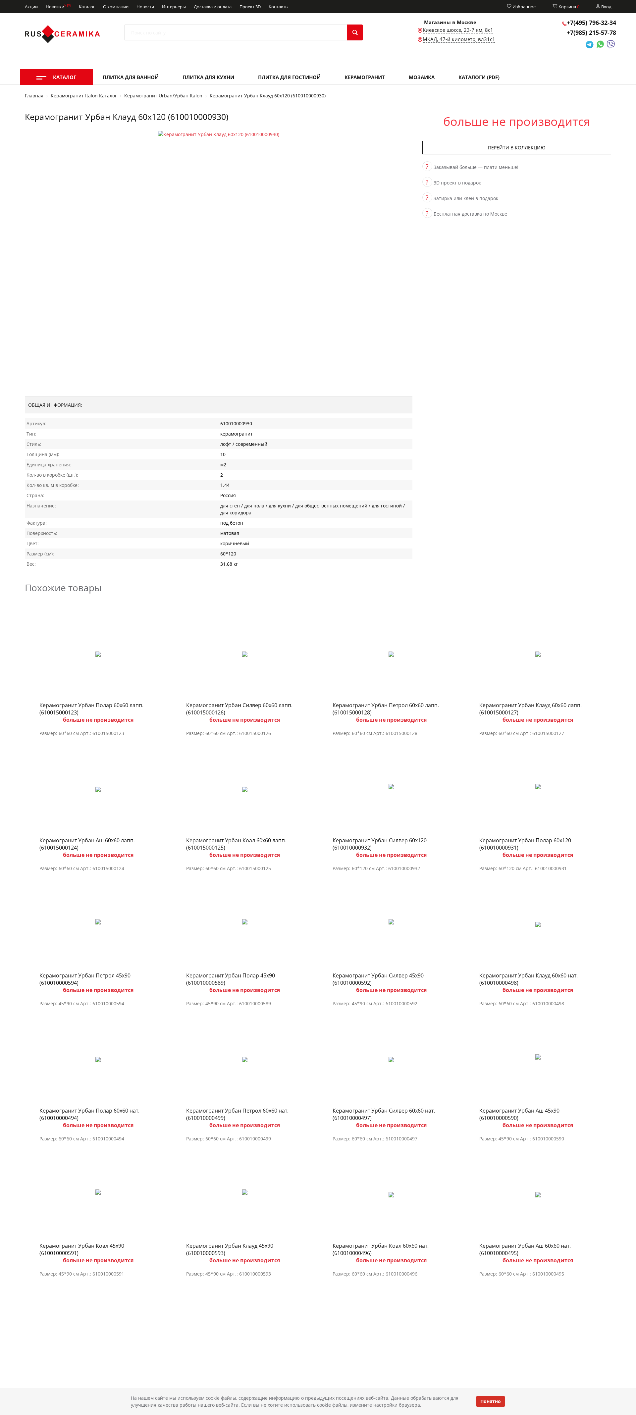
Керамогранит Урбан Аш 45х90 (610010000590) (519, 1114)
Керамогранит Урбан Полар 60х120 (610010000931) (525, 844)
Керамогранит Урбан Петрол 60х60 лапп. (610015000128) (386, 709)
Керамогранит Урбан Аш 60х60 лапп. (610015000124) (87, 844)
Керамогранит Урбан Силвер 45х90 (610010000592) (378, 979)
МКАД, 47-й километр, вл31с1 (459, 39)
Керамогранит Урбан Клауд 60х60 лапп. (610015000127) (530, 709)
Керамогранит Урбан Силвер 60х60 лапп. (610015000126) (239, 709)
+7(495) (591, 22)
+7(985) (591, 32)
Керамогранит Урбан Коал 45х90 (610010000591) (81, 1249)
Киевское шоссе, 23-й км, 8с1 (458, 29)
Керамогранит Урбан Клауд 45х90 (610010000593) (229, 1249)
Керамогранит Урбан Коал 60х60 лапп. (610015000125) (236, 844)
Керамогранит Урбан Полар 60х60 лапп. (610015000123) (91, 709)
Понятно (490, 1401)
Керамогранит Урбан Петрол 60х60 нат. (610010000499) (237, 1114)
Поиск (355, 32)
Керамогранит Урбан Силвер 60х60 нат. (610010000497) (384, 1114)
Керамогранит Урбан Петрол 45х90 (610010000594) (85, 979)
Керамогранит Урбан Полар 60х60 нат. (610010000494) (89, 1114)
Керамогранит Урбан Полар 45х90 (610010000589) (230, 979)
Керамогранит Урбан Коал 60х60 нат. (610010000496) (381, 1249)
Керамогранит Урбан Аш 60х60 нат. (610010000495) (525, 1249)
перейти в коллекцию (517, 147)
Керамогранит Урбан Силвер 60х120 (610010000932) (380, 844)
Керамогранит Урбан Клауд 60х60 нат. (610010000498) (528, 979)
